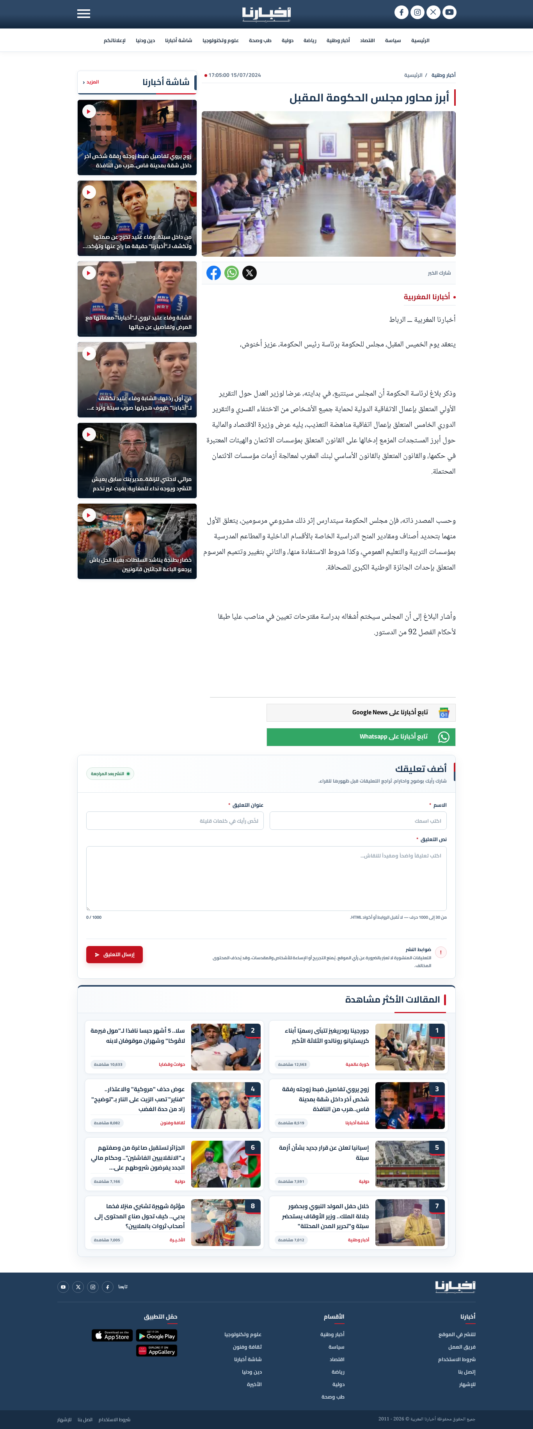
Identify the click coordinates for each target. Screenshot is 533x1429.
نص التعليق (431, 839)
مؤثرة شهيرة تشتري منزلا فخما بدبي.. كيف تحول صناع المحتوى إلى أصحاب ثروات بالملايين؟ (139, 1216)
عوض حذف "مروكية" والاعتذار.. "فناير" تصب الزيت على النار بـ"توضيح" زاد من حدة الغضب (138, 1099)
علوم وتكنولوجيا (221, 40)
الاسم (438, 805)
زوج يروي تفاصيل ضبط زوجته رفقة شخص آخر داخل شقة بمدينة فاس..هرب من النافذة (325, 1099)
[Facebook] (108, 1287)
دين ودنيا (145, 40)
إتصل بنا (467, 1371)
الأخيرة (254, 1384)
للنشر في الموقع (457, 1334)
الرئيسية (420, 40)
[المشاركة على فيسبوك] (213, 273)
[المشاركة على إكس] (249, 273)
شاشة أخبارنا (178, 40)
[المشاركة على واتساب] (231, 273)
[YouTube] (63, 1287)
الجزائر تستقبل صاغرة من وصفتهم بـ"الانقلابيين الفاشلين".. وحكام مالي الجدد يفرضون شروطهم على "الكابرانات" (138, 1158)
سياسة (393, 40)
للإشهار (467, 1384)
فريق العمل (462, 1346)
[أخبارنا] (455, 1287)
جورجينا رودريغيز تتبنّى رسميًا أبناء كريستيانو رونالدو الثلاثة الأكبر (327, 1036)
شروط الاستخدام (457, 1359)
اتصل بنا (85, 1419)
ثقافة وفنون (247, 1346)
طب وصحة (260, 40)
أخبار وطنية (338, 40)
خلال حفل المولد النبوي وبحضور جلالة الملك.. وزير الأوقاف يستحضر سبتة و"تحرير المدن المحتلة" (325, 1216)
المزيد (91, 82)
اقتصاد (367, 40)
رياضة (310, 40)
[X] (78, 1287)
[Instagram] (93, 1287)
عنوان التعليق (246, 805)
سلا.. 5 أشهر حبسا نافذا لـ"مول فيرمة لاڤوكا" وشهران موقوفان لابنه (138, 1036)
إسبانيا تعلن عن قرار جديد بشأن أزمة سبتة (324, 1153)
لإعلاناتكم (115, 40)
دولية (287, 40)
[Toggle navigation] (83, 13)
